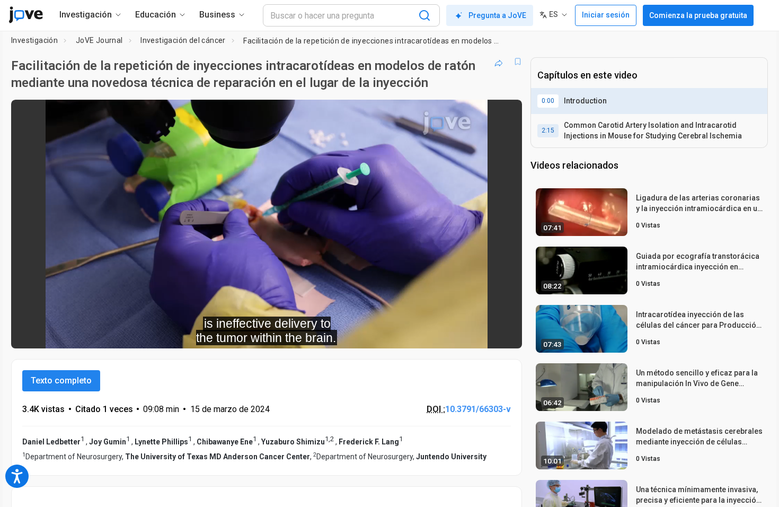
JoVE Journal (99, 40)
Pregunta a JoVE (497, 15)
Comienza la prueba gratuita (698, 15)
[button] (505, 114)
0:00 (548, 100)
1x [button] (459, 333)
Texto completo (61, 380)
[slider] (208, 333)
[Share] (498, 61)
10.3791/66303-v (478, 409)
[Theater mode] (505, 333)
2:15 (548, 130)
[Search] (424, 15)
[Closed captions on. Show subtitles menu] (480, 333)
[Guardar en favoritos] (518, 61)
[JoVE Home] (25, 14)
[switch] (398, 333)
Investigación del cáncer (183, 40)
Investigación (34, 40)
